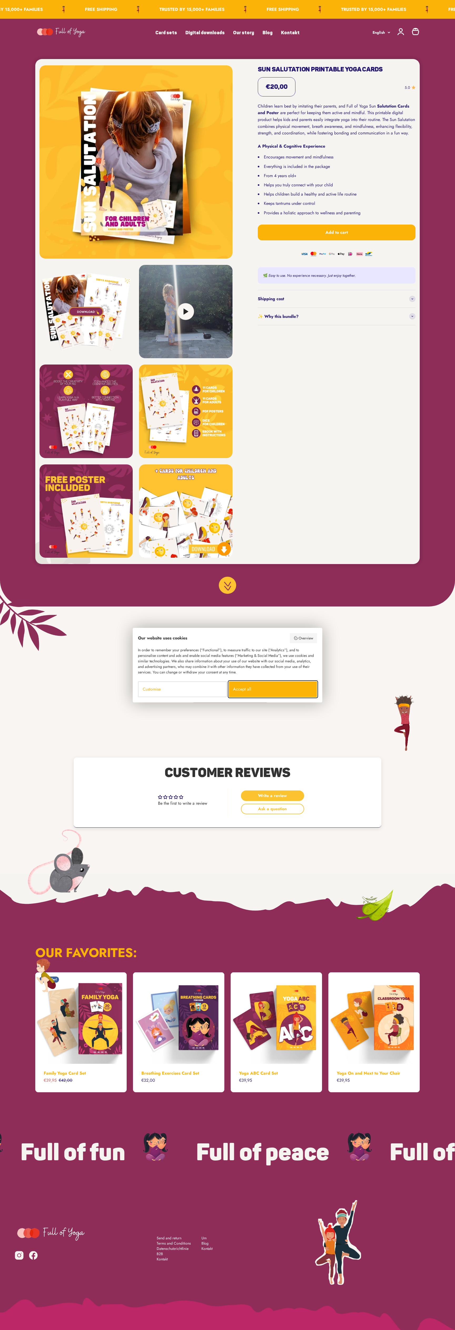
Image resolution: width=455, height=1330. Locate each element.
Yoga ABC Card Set (258, 1073)
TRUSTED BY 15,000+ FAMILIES (167, 9)
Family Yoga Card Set (65, 1073)
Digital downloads (205, 33)
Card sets (166, 33)
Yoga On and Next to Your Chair (368, 1073)
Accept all (242, 689)
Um (204, 1238)
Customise (152, 689)
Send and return (169, 1238)
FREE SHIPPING (77, 9)
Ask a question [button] (272, 809)
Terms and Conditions (174, 1243)
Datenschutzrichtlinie (173, 1248)
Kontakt (290, 33)
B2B (160, 1253)
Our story (243, 33)
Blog (268, 33)
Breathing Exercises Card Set (170, 1073)
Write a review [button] (272, 796)
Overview (306, 638)
